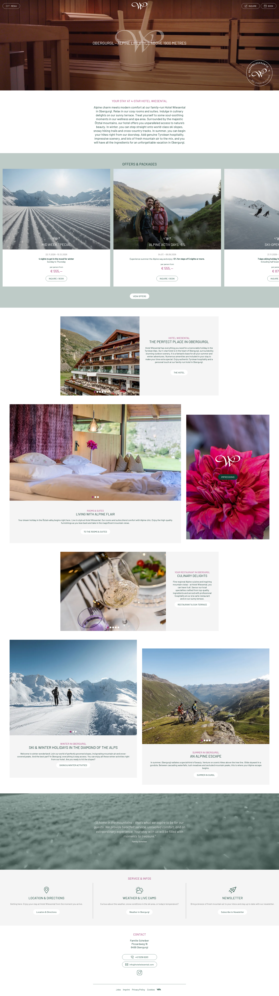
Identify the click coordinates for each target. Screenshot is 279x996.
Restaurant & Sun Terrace (192, 604)
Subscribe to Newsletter (232, 912)
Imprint (126, 989)
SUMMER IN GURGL (206, 775)
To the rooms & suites (95, 531)
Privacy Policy (138, 989)
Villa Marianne (159, 989)
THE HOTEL (179, 372)
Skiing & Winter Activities (73, 765)
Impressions (228, 477)
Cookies (151, 989)
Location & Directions (46, 912)
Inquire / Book (56, 278)
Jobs (118, 989)
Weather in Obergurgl (139, 912)
